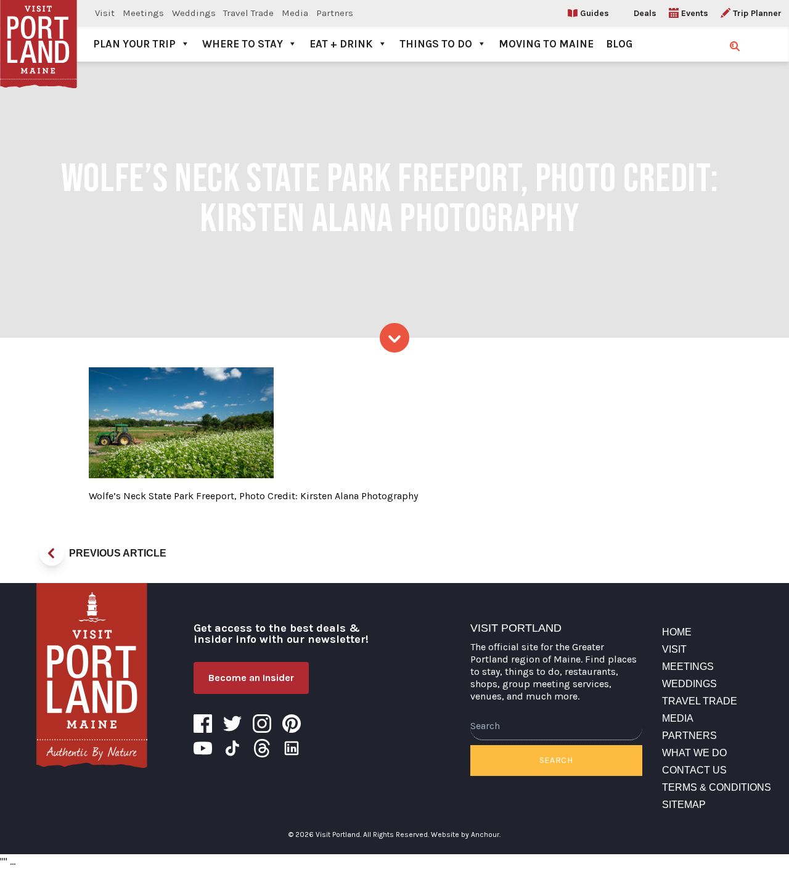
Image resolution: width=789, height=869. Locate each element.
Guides (594, 13)
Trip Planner (757, 13)
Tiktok (232, 748)
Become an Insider (251, 677)
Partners (334, 12)
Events (694, 13)
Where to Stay (242, 44)
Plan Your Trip (134, 44)
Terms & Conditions (716, 787)
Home (677, 632)
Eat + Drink (341, 44)
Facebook (202, 723)
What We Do (694, 753)
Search (556, 760)
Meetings (143, 12)
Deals (645, 13)
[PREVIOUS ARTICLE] (51, 553)
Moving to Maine (546, 44)
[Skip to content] (394, 338)
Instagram (262, 723)
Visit (105, 12)
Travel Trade (248, 12)
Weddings (194, 12)
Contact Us (694, 770)
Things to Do (435, 44)
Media (295, 12)
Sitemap (684, 804)
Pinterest (291, 723)
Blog (619, 44)
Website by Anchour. (466, 834)
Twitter (232, 723)
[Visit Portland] (38, 31)
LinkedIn (291, 748)
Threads (262, 748)
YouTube (202, 748)
